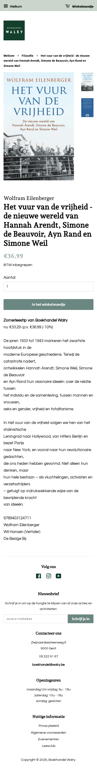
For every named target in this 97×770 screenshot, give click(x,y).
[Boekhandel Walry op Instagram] (48, 577)
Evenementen (48, 739)
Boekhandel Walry (61, 760)
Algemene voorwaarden (48, 732)
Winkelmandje (82, 6)
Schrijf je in (80, 619)
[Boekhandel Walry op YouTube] (58, 577)
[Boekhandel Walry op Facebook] (38, 577)
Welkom (15, 6)
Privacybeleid (49, 726)
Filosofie (27, 56)
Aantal (9, 277)
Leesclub (48, 746)
